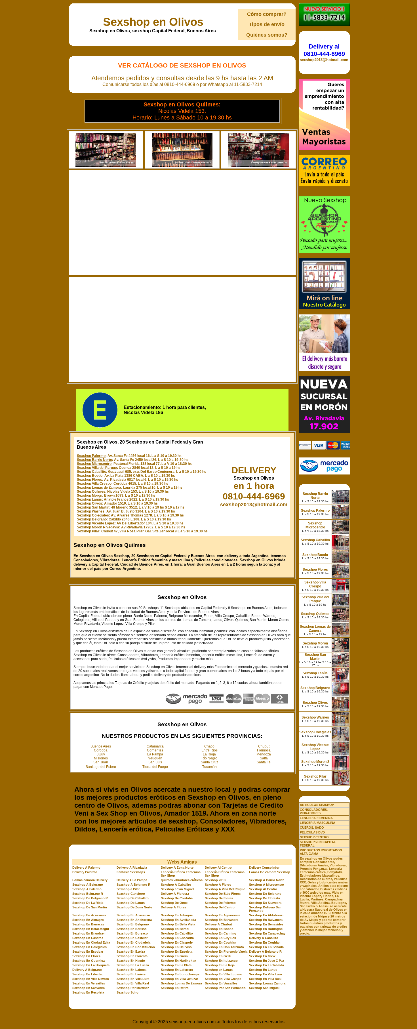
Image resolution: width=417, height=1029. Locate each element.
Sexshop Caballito (91, 472)
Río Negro (209, 758)
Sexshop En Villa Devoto (90, 978)
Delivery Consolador (264, 867)
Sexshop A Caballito (176, 884)
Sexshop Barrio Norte (94, 460)
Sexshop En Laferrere (177, 969)
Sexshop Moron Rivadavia (98, 527)
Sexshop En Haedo (131, 960)
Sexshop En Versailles (88, 983)
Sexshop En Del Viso (176, 947)
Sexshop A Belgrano (87, 884)
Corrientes (155, 750)
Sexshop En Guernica (88, 960)
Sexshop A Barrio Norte (266, 880)
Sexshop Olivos (89, 503)
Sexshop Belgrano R (87, 893)
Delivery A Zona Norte (177, 867)
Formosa (264, 750)
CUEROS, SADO (312, 827)
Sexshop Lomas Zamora (267, 983)
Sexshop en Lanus (219, 969)
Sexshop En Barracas (88, 924)
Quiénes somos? (266, 35)
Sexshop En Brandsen (89, 933)
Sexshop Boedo (89, 476)
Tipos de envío (267, 24)
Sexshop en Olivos (153, 22)
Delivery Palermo (84, 872)
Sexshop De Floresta (264, 898)
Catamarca (155, 746)
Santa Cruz (209, 762)
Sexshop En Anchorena (134, 919)
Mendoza (263, 754)
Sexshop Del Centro (220, 907)
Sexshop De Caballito (133, 898)
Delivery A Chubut (218, 924)
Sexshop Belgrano (92, 519)
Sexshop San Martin (93, 507)
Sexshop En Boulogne (266, 929)
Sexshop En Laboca (131, 969)
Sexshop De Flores (219, 898)
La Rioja (209, 754)
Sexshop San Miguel (264, 988)
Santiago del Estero (101, 767)
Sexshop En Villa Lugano (223, 974)
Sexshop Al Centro (263, 889)
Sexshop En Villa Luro (265, 974)
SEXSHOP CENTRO (314, 837)
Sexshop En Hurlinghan (178, 960)
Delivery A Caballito (263, 938)
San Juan (100, 762)
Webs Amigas (182, 862)
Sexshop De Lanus (131, 902)
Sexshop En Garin (174, 956)
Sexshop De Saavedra (265, 902)
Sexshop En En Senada (266, 947)
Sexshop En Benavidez (266, 924)
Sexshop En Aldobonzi (266, 915)
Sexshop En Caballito (177, 933)
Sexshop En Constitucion (136, 947)
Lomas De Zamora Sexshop (269, 872)
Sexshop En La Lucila (133, 965)
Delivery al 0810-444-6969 (324, 50)
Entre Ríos (209, 750)
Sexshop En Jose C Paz (266, 960)
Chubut (263, 746)
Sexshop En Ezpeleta (176, 951)
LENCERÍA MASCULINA (317, 822)
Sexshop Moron (89, 495)
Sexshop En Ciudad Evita (91, 942)
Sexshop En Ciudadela (133, 942)
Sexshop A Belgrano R (133, 884)
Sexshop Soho (127, 992)
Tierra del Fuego (155, 767)
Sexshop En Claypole (177, 942)
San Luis (155, 762)
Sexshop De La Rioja (87, 902)
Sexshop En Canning (220, 933)
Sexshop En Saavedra (88, 988)
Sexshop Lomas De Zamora (181, 983)
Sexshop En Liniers (131, 974)
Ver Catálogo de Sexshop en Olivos (182, 65)
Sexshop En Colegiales (89, 947)
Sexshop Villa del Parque (97, 468)
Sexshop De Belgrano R (90, 898)
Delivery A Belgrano (87, 969)
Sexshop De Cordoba (177, 898)
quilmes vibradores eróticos (182, 880)
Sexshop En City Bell (220, 938)
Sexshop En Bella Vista (178, 924)
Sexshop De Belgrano (265, 893)
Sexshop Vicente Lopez (96, 523)
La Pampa (155, 754)
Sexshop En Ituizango (221, 960)
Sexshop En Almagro (88, 919)
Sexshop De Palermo (220, 902)
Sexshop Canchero (131, 893)
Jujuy (101, 754)
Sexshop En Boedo (219, 929)
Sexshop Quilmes (91, 492)
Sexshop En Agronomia (222, 915)
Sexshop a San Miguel (177, 889)
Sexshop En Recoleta (88, 992)
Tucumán (209, 767)
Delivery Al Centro (218, 867)
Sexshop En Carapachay (267, 933)
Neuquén (155, 758)
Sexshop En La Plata (176, 965)
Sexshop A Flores (218, 884)
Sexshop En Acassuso (89, 915)
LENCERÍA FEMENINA (316, 818)
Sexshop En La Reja (220, 965)
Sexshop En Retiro (175, 988)
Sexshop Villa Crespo (94, 484)
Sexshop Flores (89, 480)
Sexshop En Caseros (87, 938)
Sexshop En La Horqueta (90, 965)
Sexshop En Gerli (218, 956)
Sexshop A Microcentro (266, 884)
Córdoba (101, 750)
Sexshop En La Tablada (266, 965)
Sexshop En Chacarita (177, 938)
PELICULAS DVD (312, 832)
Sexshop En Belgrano (133, 924)
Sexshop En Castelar (132, 938)
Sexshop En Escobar (87, 951)
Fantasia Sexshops (131, 872)
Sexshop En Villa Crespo (223, 978)
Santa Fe (264, 762)
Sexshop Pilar (88, 531)
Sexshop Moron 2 (315, 762)
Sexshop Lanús (89, 499)
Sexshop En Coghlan (220, 942)
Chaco (209, 746)
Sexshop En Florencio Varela (226, 951)
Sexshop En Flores (86, 956)
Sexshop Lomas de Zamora (99, 488)
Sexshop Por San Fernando (225, 988)
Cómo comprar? (267, 14)
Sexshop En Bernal (175, 929)
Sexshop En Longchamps (180, 974)
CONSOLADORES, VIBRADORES (314, 811)
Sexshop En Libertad (88, 974)
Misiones (101, 758)
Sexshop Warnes (90, 511)
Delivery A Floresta (175, 893)
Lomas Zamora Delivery (90, 880)
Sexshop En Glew (262, 956)
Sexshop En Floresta (132, 956)
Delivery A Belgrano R (265, 951)
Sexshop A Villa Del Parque (225, 889)
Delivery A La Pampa (132, 880)
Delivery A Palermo (86, 867)
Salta (264, 758)
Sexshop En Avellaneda (178, 919)
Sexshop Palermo (91, 456)
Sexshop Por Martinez (133, 988)
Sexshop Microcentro (94, 464)
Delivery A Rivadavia (132, 867)
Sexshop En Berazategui (90, 929)
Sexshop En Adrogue (177, 915)
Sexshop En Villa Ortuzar (179, 978)
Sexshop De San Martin (89, 907)
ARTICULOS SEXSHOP (317, 805)
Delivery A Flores (173, 907)
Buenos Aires (100, 746)
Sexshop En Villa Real (265, 978)
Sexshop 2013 (215, 880)
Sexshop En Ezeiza (131, 951)
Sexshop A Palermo (87, 889)
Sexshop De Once (174, 902)
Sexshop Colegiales (93, 515)
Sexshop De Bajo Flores (223, 893)
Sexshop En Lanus (263, 969)
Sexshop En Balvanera (221, 919)
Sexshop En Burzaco (132, 933)
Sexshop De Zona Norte (134, 907)
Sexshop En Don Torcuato (224, 947)
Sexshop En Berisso (132, 929)
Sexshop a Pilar (128, 889)
